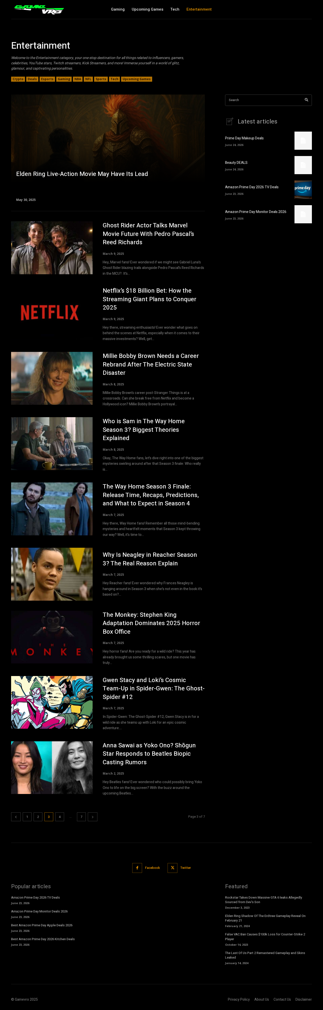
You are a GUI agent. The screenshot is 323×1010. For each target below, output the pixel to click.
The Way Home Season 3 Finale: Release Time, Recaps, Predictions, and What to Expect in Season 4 (151, 495)
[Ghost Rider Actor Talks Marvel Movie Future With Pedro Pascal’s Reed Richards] (52, 247)
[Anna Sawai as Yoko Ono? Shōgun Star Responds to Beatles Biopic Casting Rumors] (52, 767)
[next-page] (92, 816)
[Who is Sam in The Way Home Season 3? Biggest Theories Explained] (52, 443)
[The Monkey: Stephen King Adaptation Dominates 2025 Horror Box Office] (52, 637)
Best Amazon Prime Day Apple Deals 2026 (41, 925)
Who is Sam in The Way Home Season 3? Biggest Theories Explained (144, 430)
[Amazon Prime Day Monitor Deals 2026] (303, 214)
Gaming (64, 79)
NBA (77, 79)
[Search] (306, 100)
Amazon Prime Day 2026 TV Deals (252, 187)
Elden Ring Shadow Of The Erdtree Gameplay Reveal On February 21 (265, 918)
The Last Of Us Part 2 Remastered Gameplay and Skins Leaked (265, 955)
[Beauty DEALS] (303, 165)
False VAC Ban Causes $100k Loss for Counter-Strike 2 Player (265, 936)
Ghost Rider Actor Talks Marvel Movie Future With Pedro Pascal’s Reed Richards (148, 234)
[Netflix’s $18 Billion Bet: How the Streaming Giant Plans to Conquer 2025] (52, 313)
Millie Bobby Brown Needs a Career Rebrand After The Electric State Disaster (151, 364)
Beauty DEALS (236, 162)
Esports (47, 79)
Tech (114, 79)
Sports (101, 79)
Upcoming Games (137, 79)
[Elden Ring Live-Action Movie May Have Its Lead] (108, 148)
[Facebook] (137, 868)
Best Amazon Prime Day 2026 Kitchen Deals (43, 939)
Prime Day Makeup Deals (244, 138)
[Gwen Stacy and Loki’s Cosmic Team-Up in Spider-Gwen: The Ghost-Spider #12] (52, 702)
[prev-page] (16, 816)
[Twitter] (172, 868)
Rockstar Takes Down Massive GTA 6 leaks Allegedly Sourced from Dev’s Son (263, 899)
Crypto (18, 79)
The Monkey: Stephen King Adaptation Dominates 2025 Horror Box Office (151, 623)
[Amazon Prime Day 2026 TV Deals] (303, 189)
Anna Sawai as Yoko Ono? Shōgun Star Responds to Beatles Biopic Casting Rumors (149, 754)
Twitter (185, 867)
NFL (88, 79)
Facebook (152, 867)
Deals (32, 79)
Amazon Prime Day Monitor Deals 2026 (255, 212)
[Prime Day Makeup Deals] (303, 141)
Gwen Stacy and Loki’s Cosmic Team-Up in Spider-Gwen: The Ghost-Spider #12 (154, 688)
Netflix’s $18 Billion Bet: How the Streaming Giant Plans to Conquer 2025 (149, 299)
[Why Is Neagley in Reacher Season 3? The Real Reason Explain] (52, 574)
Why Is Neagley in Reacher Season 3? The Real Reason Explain (150, 559)
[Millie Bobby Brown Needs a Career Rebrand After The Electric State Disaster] (52, 378)
